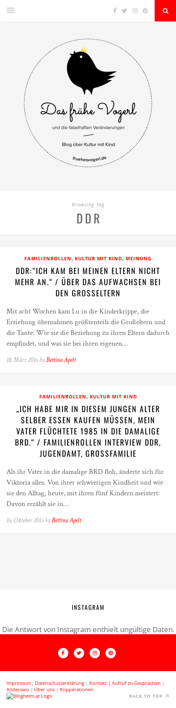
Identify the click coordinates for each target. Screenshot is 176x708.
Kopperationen (77, 689)
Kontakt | (100, 683)
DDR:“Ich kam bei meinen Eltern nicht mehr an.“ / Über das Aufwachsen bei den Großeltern (88, 281)
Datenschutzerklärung (59, 683)
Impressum (18, 683)
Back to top (146, 696)
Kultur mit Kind (98, 258)
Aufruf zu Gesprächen (136, 683)
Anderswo (17, 689)
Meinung (139, 258)
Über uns (44, 689)
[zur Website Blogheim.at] (29, 696)
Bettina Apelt (61, 360)
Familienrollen (47, 258)
